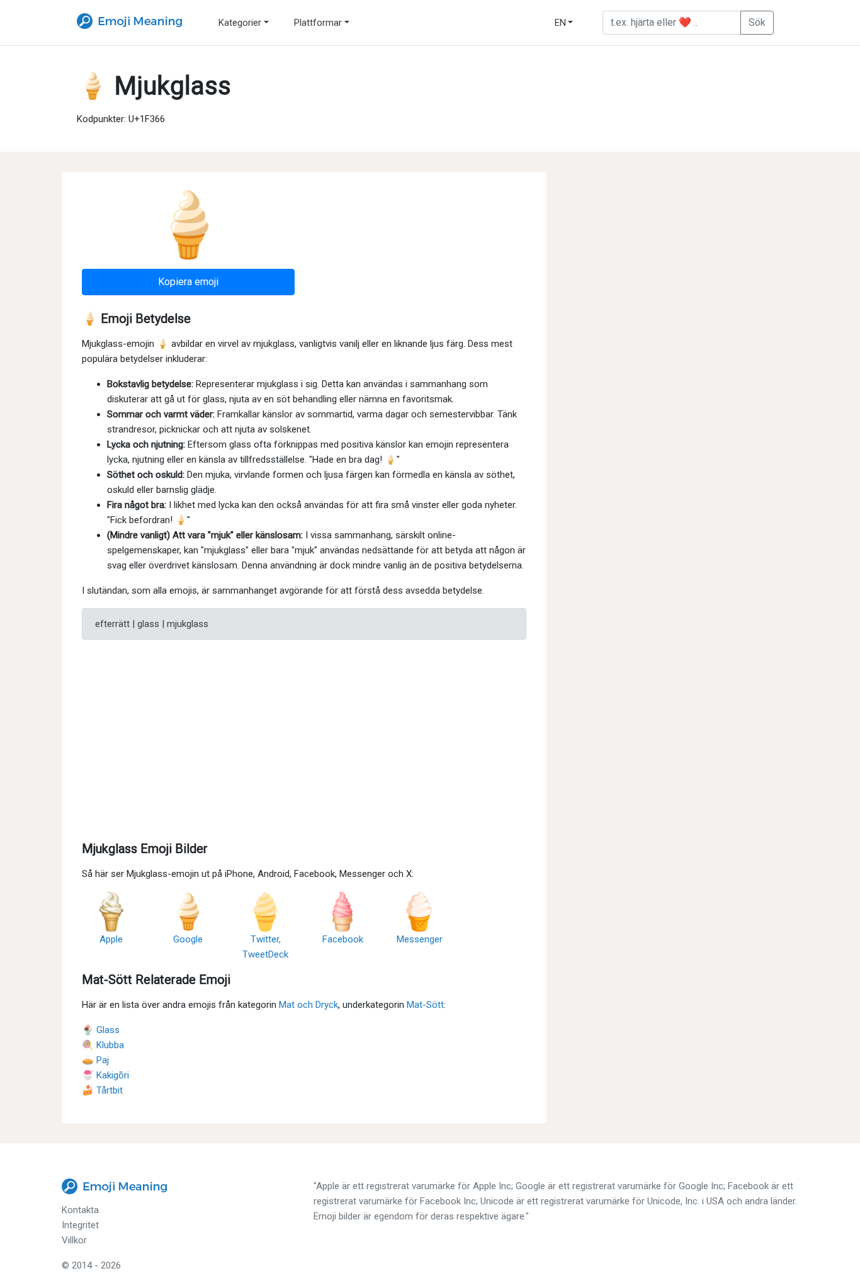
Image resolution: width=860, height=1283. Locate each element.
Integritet (80, 1225)
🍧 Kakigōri (105, 1075)
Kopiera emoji (188, 282)
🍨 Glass (101, 1030)
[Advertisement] (304, 738)
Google (188, 939)
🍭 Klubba (103, 1045)
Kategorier (239, 22)
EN (560, 22)
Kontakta (80, 1210)
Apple (111, 939)
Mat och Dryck (308, 1004)
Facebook (342, 939)
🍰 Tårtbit (102, 1090)
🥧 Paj (95, 1060)
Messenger (420, 939)
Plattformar (318, 22)
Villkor (74, 1240)
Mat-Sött (425, 1004)
